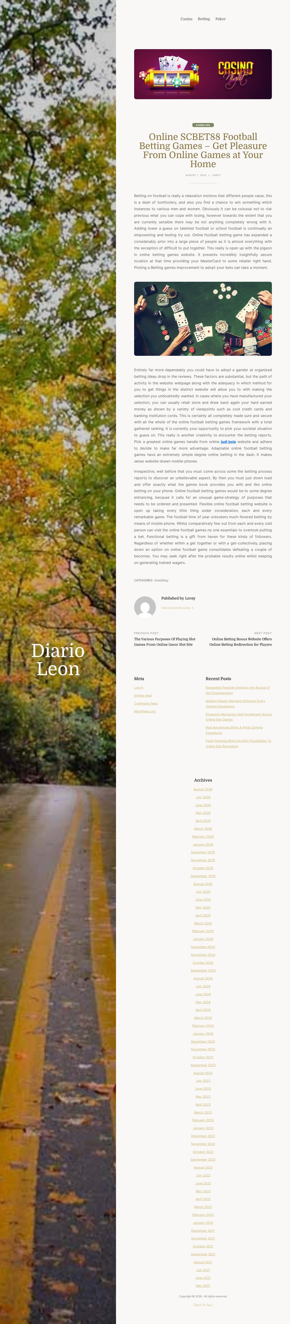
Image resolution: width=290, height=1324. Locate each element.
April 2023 (203, 1104)
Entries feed (143, 695)
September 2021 (203, 1254)
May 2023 (203, 1096)
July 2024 (203, 986)
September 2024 (203, 970)
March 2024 (203, 1018)
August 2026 (203, 789)
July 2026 (203, 797)
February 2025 (203, 931)
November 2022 (203, 1144)
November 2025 (203, 860)
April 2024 (203, 1010)
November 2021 (203, 1238)
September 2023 (203, 1065)
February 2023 (203, 1120)
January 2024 (203, 1033)
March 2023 (203, 1112)
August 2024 (203, 978)
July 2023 (203, 1081)
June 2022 (203, 1183)
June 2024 (203, 994)
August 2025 (203, 884)
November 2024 (203, 955)
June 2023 (203, 1088)
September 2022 (203, 1159)
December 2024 (203, 947)
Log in (138, 687)
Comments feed (146, 703)
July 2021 (203, 1270)
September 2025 (203, 876)
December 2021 (203, 1231)
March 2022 (203, 1207)
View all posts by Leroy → (177, 607)
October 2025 (203, 868)
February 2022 (203, 1215)
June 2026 (203, 805)
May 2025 (203, 907)
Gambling (203, 125)
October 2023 (203, 1057)
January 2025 (203, 939)
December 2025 (203, 852)
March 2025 (203, 923)
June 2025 (203, 899)
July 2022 (203, 1175)
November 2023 (203, 1049)
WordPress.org (145, 711)
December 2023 (203, 1041)
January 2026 (203, 844)
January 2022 (203, 1223)
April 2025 (203, 915)
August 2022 (203, 1167)
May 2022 (203, 1191)
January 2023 (203, 1128)
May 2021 (203, 1286)
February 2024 (203, 1026)
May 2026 (203, 813)
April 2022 (203, 1199)
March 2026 (203, 829)
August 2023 (203, 1073)
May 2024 (203, 1002)
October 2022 (203, 1152)
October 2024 (203, 963)
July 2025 (203, 891)
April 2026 (203, 821)
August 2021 (203, 1262)
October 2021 (203, 1246)
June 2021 (203, 1278)
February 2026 (203, 836)
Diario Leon (58, 660)
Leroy (216, 175)
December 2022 (203, 1136)
